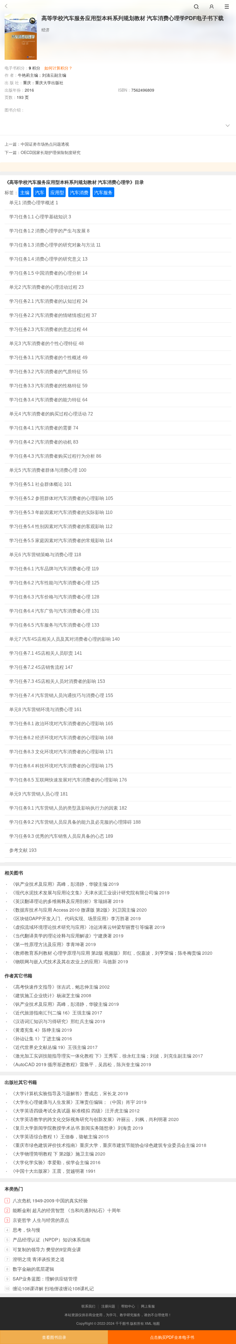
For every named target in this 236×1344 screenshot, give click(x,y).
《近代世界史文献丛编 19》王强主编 (48, 1047)
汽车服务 (103, 192)
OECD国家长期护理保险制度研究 (51, 152)
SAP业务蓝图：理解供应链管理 (45, 1278)
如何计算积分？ (58, 68)
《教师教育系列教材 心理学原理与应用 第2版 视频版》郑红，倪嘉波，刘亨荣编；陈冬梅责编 (106, 953)
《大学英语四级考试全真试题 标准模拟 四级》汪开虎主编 (69, 1110)
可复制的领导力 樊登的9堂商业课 (47, 1249)
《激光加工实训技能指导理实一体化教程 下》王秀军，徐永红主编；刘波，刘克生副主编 (101, 1055)
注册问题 (108, 1305)
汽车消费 (79, 192)
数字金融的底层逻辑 (33, 1269)
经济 (45, 29)
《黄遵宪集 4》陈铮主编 (35, 1030)
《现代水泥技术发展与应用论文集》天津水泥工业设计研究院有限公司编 (84, 892)
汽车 (39, 192)
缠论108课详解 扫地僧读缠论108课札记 (53, 1288)
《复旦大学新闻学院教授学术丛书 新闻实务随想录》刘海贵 (71, 1128)
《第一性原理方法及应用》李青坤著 (47, 944)
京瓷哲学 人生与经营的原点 (41, 1220)
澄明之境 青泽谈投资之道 (38, 1259)
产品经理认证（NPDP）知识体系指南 (51, 1239)
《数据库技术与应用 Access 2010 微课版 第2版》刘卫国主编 (73, 909)
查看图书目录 (54, 1337)
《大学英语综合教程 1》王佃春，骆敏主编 (54, 1136)
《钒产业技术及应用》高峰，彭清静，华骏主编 (59, 884)
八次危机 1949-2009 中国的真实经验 (50, 1200)
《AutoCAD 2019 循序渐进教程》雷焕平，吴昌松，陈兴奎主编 (75, 1064)
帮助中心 (128, 1305)
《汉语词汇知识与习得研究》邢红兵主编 (52, 1021)
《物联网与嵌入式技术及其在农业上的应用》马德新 (64, 961)
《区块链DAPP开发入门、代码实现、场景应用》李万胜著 (70, 918)
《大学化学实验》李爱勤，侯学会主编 (50, 1162)
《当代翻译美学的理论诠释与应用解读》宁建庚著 (61, 935)
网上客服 (148, 1305)
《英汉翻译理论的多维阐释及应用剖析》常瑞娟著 (61, 901)
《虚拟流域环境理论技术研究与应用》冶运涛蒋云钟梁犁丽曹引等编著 (82, 927)
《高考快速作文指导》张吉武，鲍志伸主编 (54, 986)
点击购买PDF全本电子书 (172, 1337)
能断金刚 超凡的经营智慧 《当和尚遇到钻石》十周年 (67, 1210)
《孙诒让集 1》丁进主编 (35, 1038)
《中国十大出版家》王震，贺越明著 (47, 1171)
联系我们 (88, 1305)
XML (148, 1323)
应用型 (57, 192)
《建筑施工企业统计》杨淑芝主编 (45, 995)
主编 (24, 192)
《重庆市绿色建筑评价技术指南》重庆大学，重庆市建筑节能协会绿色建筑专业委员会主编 (103, 1145)
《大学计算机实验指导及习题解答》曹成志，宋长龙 (64, 1093)
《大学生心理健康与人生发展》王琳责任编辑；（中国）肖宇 (73, 1102)
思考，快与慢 (26, 1229)
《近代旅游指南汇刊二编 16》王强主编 (51, 1012)
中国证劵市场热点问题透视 (45, 144)
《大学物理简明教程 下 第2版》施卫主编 (52, 1153)
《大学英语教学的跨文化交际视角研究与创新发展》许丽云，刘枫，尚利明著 (89, 1119)
